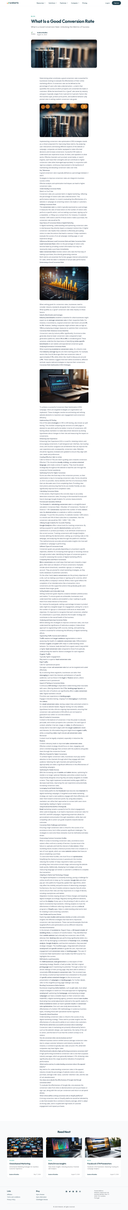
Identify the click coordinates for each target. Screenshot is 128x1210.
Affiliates (9, 1194)
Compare (74, 3)
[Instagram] (73, 1191)
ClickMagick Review (42, 1199)
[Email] (80, 1191)
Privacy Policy (11, 1199)
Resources (40, 3)
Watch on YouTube (46, 191)
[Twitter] (69, 1191)
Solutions (52, 3)
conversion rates (45, 1088)
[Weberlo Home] (13, 3)
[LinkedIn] (76, 1191)
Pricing (84, 3)
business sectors (52, 1040)
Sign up (116, 3)
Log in (107, 3)
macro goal (74, 581)
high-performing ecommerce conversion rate (57, 1054)
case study (63, 1006)
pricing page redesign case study (67, 983)
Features (63, 3)
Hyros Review (40, 1194)
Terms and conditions (13, 1197)
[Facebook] (66, 1191)
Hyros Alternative (41, 1197)
